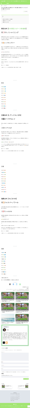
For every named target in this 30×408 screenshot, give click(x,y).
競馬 (25, 290)
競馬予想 (27, 290)
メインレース (13, 289)
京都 (21, 289)
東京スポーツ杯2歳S (16, 290)
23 (17, 398)
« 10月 (11, 400)
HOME (15, 404)
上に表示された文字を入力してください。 (7, 375)
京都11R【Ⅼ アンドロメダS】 (7, 20)
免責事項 (8, 3)
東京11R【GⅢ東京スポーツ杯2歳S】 (8, 19)
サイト (2, 368)
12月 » (13, 400)
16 (17, 397)
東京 (27, 289)
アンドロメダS (9, 289)
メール (2, 365)
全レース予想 (25, 289)
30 (17, 399)
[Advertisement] (15, 74)
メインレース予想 (18, 289)
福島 (23, 290)
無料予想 (21, 290)
